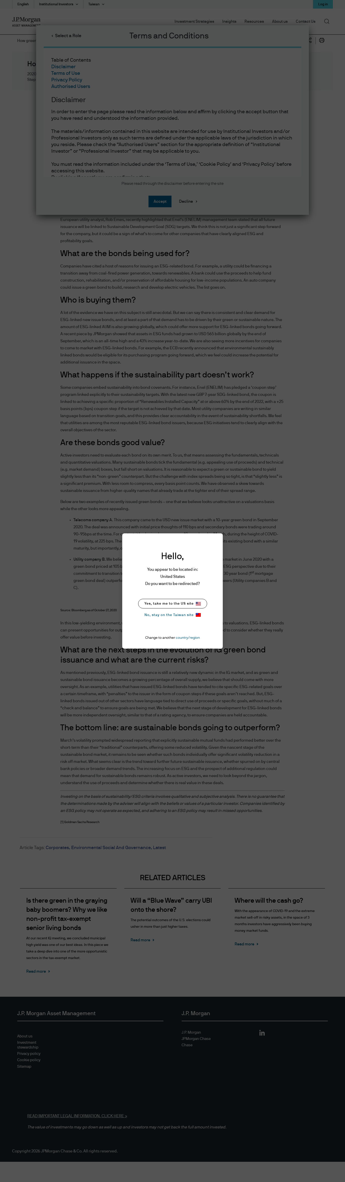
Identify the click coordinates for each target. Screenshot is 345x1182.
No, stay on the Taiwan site (169, 615)
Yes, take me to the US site (169, 603)
